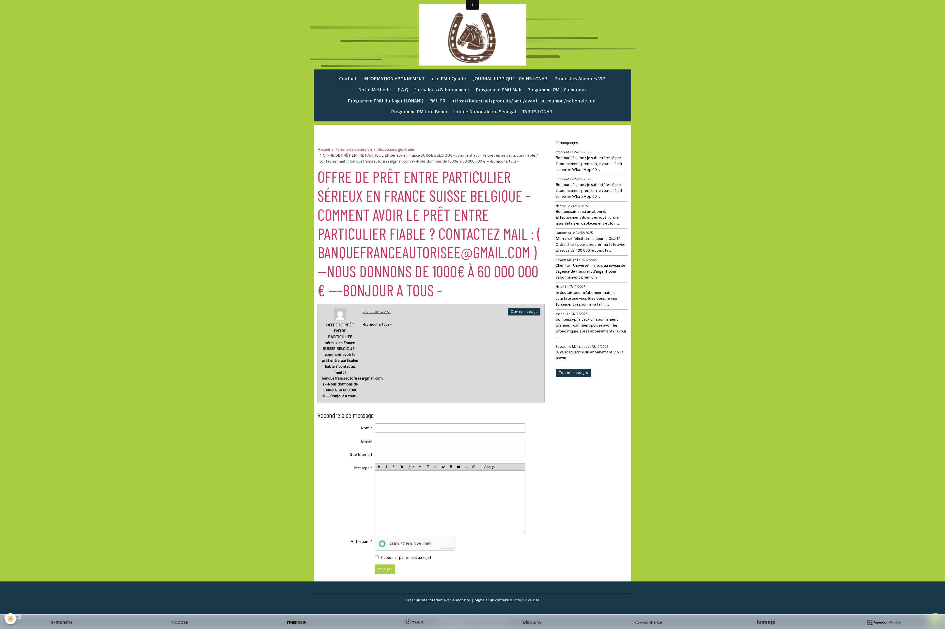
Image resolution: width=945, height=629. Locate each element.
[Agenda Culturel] (883, 622)
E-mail (366, 441)
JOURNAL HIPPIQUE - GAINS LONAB (509, 79)
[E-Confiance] (648, 622)
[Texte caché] (443, 466)
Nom (365, 427)
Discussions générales (396, 149)
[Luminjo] (766, 622)
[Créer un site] (61, 622)
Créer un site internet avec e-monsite (438, 600)
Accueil (323, 149)
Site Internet (361, 454)
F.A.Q (402, 90)
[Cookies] (10, 618)
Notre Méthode (374, 90)
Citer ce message (524, 311)
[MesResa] (296, 622)
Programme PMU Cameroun (556, 90)
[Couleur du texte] (411, 466)
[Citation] (420, 466)
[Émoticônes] (474, 466)
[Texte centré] (428, 466)
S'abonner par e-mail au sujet (406, 557)
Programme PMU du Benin (419, 112)
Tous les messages (573, 372)
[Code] (466, 466)
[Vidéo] (458, 466)
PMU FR (437, 101)
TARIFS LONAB (537, 112)
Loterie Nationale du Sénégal (484, 112)
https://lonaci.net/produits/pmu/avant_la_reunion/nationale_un (523, 101)
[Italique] (387, 466)
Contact (347, 79)
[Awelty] (413, 622)
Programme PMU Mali (498, 90)
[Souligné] (394, 466)
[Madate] (179, 622)
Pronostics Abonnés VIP (579, 79)
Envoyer (385, 569)
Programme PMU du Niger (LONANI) (385, 101)
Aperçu (489, 466)
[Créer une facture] (531, 622)
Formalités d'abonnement (442, 90)
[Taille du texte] (402, 466)
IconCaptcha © (447, 548)
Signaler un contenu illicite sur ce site (507, 600)
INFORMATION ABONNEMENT (393, 79)
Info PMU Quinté (448, 79)
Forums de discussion (353, 149)
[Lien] (436, 466)
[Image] (451, 466)
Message (361, 467)
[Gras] (379, 466)
